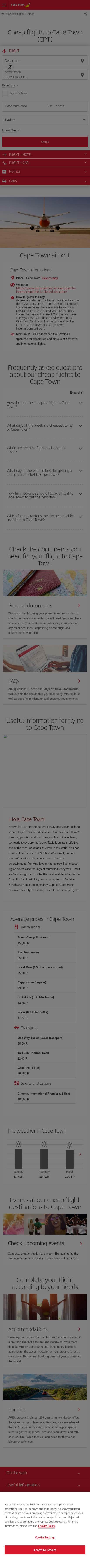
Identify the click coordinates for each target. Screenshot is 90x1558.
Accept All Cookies (45, 1550)
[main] (45, 1525)
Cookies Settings (45, 1537)
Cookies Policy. (46, 1526)
